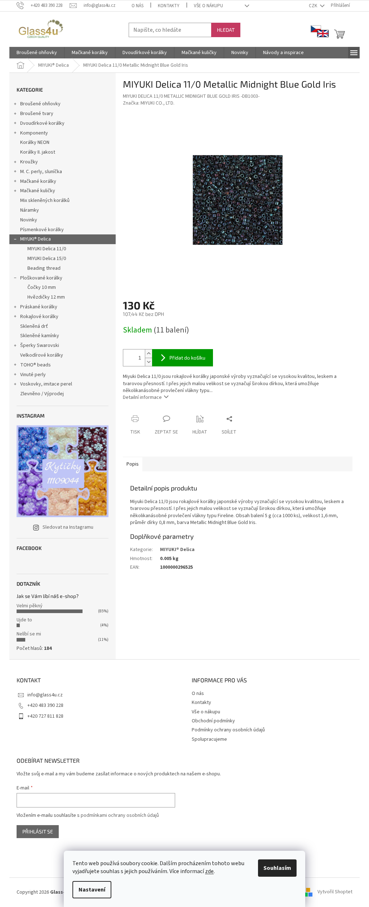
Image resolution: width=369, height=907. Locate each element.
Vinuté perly (33, 374)
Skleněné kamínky (39, 335)
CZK (313, 6)
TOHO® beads (35, 365)
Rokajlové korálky (39, 316)
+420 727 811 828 (45, 716)
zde (209, 871)
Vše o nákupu (208, 6)
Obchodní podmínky (213, 721)
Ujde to (24, 620)
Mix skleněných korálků (45, 200)
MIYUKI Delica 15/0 (46, 258)
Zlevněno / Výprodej (42, 393)
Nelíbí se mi (29, 634)
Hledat (226, 30)
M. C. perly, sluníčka (41, 171)
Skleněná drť (34, 326)
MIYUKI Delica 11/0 (46, 248)
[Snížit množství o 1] (148, 362)
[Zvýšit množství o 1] (148, 353)
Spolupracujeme (209, 739)
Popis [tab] (132, 464)
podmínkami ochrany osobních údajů (120, 815)
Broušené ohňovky (40, 103)
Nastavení (92, 890)
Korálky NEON (34, 142)
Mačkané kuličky (37, 190)
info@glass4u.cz (45, 695)
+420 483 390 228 (45, 705)
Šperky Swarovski (39, 345)
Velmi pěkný (30, 605)
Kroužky (29, 162)
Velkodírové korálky (41, 355)
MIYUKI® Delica (35, 239)
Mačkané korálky (38, 181)
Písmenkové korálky (42, 229)
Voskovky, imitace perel (46, 384)
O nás (137, 6)
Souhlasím (277, 868)
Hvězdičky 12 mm (46, 297)
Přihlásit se (37, 831)
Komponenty (34, 133)
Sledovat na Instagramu (68, 527)
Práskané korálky (38, 307)
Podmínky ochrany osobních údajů (228, 730)
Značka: (148, 103)
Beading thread (44, 268)
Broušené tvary (36, 113)
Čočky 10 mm (41, 287)
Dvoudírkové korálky (42, 123)
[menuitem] (36, 52)
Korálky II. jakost (37, 152)
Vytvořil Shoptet (334, 892)
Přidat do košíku (187, 358)
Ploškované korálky (41, 278)
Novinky (28, 220)
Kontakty (168, 6)
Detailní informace (142, 397)
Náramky (29, 210)
